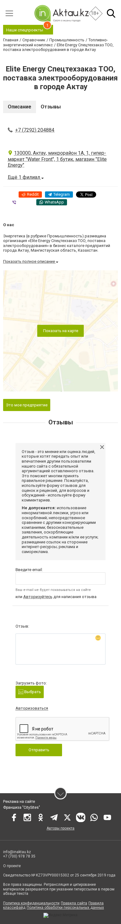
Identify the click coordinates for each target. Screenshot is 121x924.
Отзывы (51, 107)
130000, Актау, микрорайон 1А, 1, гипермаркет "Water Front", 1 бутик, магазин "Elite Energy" (57, 159)
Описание (19, 107)
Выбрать (32, 691)
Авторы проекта (60, 828)
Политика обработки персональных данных (65, 907)
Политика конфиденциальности (31, 903)
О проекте (12, 866)
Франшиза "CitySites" (21, 807)
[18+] (61, 13)
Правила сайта (74, 903)
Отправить (39, 750)
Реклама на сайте (19, 801)
